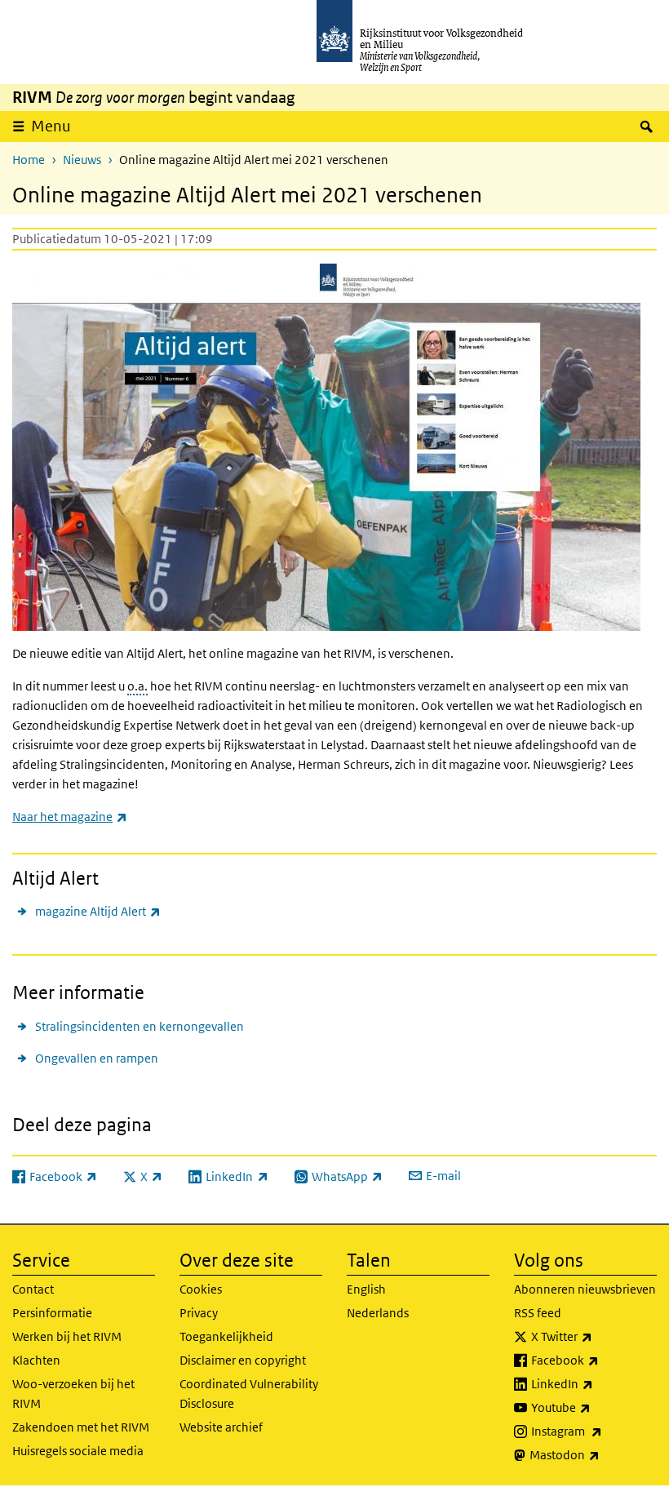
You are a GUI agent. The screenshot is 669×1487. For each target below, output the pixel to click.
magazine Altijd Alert (98, 911)
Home (28, 159)
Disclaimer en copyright (242, 1360)
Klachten (36, 1360)
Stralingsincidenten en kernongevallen (139, 1026)
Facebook (594, 1360)
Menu (51, 126)
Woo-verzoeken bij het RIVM (73, 1393)
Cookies (200, 1289)
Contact (33, 1289)
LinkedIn (594, 1383)
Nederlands (378, 1313)
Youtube (594, 1407)
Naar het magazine (69, 816)
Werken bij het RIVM (67, 1336)
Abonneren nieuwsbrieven (585, 1289)
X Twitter (594, 1336)
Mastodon (593, 1454)
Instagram (594, 1431)
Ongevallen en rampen (96, 1058)
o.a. (137, 686)
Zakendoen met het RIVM (80, 1427)
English (366, 1289)
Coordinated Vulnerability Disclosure (248, 1393)
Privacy (198, 1313)
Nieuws (82, 159)
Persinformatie (52, 1313)
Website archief (221, 1427)
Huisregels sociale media (78, 1450)
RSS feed (537, 1313)
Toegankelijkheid (226, 1336)
